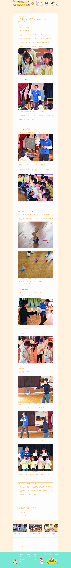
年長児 (38, 9)
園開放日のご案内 (22, 559)
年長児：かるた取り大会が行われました (19, 534)
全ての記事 (14, 9)
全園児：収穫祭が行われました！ (51, 534)
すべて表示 (56, 522)
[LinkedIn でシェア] (22, 515)
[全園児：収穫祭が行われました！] (51, 528)
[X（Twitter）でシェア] (20, 515)
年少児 (34, 9)
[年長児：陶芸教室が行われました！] (36, 528)
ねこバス (28, 559)
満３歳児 (46, 9)
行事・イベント (25, 9)
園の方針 (28, 556)
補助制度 (21, 561)
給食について (36, 559)
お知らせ (19, 9)
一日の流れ (36, 556)
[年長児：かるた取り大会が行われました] (20, 528)
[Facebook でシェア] (18, 515)
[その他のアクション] (52, 16)
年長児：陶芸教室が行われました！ (35, 534)
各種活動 (36, 561)
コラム (30, 9)
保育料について (22, 556)
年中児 (42, 9)
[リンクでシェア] (25, 515)
